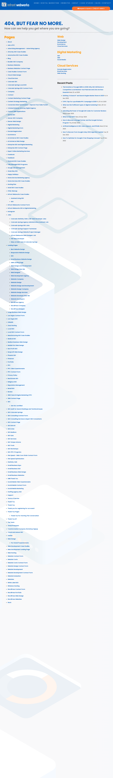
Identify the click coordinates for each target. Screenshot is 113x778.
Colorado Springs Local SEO (17, 85)
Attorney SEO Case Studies (17, 52)
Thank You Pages (13, 512)
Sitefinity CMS (12, 462)
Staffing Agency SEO (15, 492)
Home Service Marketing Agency (19, 178)
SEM (58, 58)
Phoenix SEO (12, 355)
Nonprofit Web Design (15, 352)
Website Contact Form (15, 556)
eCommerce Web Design (16, 141)
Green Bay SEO (13, 171)
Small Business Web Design (17, 472)
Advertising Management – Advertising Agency (24, 48)
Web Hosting (12, 553)
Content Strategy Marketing (17, 101)
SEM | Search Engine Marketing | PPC (20, 395)
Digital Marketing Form (15, 128)
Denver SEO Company (15, 118)
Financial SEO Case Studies (17, 161)
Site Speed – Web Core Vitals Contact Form (22, 455)
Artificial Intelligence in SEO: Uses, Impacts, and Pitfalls (81, 126)
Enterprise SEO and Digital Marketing (20, 145)
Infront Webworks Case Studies (18, 194)
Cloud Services (13, 78)
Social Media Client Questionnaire (19, 482)
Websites (65, 3)
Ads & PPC (11, 45)
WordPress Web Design (15, 596)
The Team (11, 522)
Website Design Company (20, 289)
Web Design (12, 539)
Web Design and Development (21, 266)
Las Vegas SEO (13, 319)
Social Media (61, 60)
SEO (12, 202)
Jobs (9, 215)
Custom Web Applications (16, 111)
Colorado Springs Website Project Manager (25, 232)
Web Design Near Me (18, 269)
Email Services (62, 71)
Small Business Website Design (21, 259)
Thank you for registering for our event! (21, 508)
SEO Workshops (13, 449)
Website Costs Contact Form (18, 563)
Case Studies (87, 3)
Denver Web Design (14, 121)
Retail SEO (11, 388)
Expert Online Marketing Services (19, 151)
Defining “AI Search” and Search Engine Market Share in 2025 (83, 96)
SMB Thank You (13, 479)
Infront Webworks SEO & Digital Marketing (22, 208)
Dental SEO (11, 115)
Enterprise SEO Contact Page (17, 148)
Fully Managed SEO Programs (18, 164)
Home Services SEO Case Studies (19, 181)
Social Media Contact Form (17, 485)
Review (10, 392)
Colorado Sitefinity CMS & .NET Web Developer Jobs (28, 219)
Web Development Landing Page (19, 549)
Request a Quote (85, 9)
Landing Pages (13, 245)
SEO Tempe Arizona (14, 442)
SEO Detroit (11, 426)
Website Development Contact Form (20, 573)
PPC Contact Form (14, 372)
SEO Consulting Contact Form (18, 416)
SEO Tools (11, 445)
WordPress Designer (18, 309)
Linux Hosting (12, 325)
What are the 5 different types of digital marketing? (80, 105)
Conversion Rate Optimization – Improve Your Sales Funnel (28, 105)
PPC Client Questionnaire (16, 369)
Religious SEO (12, 382)
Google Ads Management (16, 168)
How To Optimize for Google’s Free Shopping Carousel (81, 138)
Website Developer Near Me (20, 296)
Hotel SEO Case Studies (15, 188)
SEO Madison (12, 432)
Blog (98, 3)
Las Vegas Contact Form (16, 316)
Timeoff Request (13, 526)
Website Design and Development (22, 286)
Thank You (11, 502)
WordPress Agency (17, 302)
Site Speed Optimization (16, 459)
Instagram (11, 211)
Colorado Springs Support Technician (23, 229)
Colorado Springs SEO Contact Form (20, 88)
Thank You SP (12, 519)
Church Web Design (14, 75)
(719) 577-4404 (98, 9)
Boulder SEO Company (15, 62)
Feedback (11, 158)
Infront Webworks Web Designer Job (23, 235)
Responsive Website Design (20, 253)
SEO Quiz (11, 435)
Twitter (10, 536)
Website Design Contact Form (18, 566)
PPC (9, 365)
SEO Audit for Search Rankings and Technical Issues (25, 409)
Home (36, 3)
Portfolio (11, 362)
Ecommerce (12, 135)
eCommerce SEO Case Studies (18, 138)
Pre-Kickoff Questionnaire (20, 543)
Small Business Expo (14, 465)
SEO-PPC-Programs (14, 452)
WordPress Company (18, 306)
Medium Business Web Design (18, 342)
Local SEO (11, 329)
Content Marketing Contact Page (19, 98)
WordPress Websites (15, 599)
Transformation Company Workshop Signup (23, 529)
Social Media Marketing (15, 488)
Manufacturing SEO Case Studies (19, 335)
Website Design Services (19, 292)
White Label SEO (13, 583)
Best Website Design (18, 249)
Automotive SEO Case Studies (18, 55)
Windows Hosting (13, 586)
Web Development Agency (20, 276)
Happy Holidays (13, 174)
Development (62, 42)
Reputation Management (16, 385)
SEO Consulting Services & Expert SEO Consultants (25, 419)
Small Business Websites (16, 475)
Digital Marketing (50, 3)
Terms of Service (13, 498)
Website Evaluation (14, 576)
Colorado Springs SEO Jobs (20, 225)
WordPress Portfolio (14, 593)
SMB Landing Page (17, 263)
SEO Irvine (11, 429)
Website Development (15, 569)
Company (11, 92)
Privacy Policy (12, 375)
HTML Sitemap (12, 191)
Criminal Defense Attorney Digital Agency (22, 108)
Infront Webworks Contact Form (19, 205)
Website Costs (13, 559)
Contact (106, 3)
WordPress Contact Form (16, 589)
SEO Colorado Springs (15, 412)
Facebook (11, 154)
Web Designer (15, 272)
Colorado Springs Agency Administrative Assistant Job (29, 222)
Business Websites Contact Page (19, 68)
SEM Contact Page (14, 398)
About (75, 3)
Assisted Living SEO (17, 198)
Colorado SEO (12, 82)
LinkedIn (10, 322)
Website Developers (18, 299)
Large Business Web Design (17, 312)
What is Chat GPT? (69, 117)
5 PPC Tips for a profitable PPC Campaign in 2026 (79, 102)
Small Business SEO (14, 469)
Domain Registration (15, 131)
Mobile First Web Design (16, 345)
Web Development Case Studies (19, 546)
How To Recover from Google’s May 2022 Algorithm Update (83, 132)
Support (10, 495)
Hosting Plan (12, 184)
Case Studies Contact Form (17, 72)
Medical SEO (12, 339)
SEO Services (12, 439)
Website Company (17, 279)
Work (9, 602)
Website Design (16, 282)
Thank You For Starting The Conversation (25, 516)
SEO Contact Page (14, 422)
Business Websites (14, 65)
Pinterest (11, 359)
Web (60, 37)
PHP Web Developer (17, 239)
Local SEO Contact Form (16, 332)
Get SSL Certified (16, 406)
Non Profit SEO (12, 349)
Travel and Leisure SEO (15, 532)
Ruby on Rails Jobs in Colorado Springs (24, 242)
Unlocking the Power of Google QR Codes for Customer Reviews (84, 111)
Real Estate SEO (13, 378)
